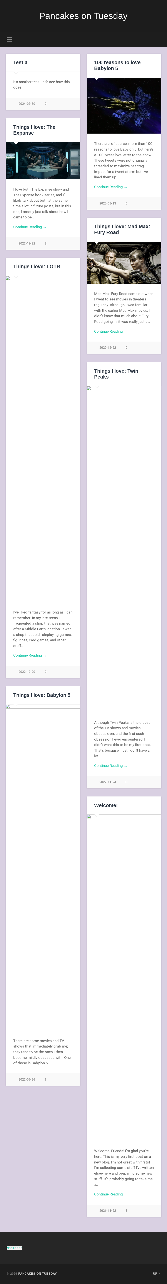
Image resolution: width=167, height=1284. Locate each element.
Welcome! (106, 805)
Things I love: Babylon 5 (41, 695)
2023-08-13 (107, 203)
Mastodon (14, 1248)
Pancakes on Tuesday (83, 16)
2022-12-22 (26, 243)
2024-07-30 (26, 104)
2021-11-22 (107, 1211)
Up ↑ (156, 1273)
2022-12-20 (26, 672)
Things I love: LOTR (36, 266)
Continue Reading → (110, 187)
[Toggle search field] (157, 39)
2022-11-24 (107, 782)
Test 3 (20, 62)
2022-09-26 (26, 1079)
